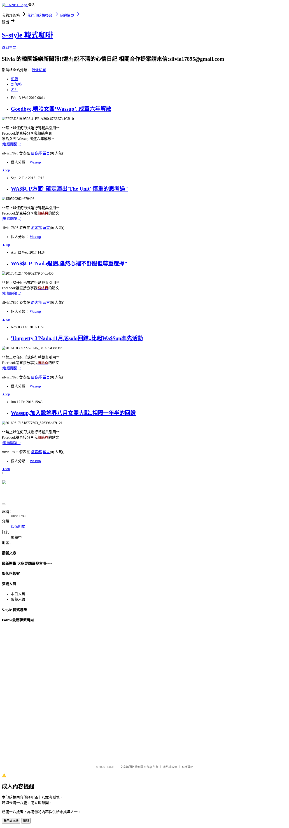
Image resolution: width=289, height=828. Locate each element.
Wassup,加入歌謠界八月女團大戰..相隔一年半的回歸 (73, 413)
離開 (26, 821)
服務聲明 (187, 767)
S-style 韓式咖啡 (27, 35)
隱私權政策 (170, 767)
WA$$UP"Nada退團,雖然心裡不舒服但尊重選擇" (69, 263)
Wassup (35, 162)
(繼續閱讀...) (11, 144)
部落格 (16, 84)
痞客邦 (36, 153)
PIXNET (111, 767)
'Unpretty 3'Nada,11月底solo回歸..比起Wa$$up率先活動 (77, 338)
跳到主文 (9, 47)
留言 (46, 153)
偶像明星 (39, 70)
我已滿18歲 (11, 821)
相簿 (14, 79)
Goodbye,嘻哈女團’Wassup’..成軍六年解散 (61, 109)
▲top (6, 170)
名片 (14, 90)
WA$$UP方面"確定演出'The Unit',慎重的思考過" (69, 189)
